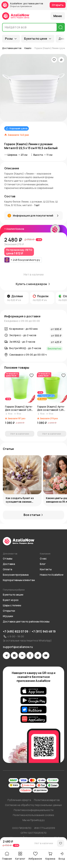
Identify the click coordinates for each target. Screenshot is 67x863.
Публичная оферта (19, 800)
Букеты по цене (35, 39)
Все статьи (32, 515)
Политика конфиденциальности (33, 810)
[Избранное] (54, 60)
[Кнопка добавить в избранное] (31, 375)
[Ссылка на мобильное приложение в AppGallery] (33, 719)
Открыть (57, 5)
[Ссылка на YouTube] (45, 655)
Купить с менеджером (31, 284)
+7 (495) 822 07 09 (15, 631)
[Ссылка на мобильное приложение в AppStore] (33, 691)
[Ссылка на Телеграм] (6, 655)
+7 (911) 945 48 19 (44, 631)
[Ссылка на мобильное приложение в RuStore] (33, 710)
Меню (57, 16)
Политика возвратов (47, 800)
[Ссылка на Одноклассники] (30, 655)
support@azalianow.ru (18, 647)
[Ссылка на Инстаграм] (14, 655)
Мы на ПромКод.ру (34, 820)
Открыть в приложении (21, 6)
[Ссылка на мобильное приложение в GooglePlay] (33, 700)
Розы (9, 39)
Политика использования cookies (33, 815)
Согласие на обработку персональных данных (33, 805)
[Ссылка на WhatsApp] (37, 655)
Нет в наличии (43, 843)
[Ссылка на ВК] (22, 655)
